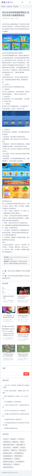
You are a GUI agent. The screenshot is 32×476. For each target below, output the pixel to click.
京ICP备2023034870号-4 (12, 472)
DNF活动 (21, 439)
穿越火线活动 (7, 464)
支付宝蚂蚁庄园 (8, 456)
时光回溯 (13, 439)
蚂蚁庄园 (6, 450)
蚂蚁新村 (14, 450)
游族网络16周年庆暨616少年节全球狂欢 (23, 335)
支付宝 (22, 447)
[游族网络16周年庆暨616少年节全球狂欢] (23, 332)
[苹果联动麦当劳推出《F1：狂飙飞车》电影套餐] (23, 313)
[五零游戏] (7, 2)
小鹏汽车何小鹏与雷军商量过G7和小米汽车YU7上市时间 (8, 335)
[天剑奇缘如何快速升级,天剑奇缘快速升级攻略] (8, 352)
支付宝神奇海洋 (8, 458)
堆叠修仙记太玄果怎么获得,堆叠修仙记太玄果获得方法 (23, 355)
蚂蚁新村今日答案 (8, 461)
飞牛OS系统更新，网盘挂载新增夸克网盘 (8, 316)
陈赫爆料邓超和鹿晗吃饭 (10, 428)
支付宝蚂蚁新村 (19, 453)
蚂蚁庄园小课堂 (8, 453)
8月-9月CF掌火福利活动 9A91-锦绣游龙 (15, 410)
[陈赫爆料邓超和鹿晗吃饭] (8, 294)
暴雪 (22, 442)
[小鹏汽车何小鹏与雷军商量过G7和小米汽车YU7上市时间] (8, 331)
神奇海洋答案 (18, 456)
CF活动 (5, 439)
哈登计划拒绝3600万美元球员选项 (23, 297)
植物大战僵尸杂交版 (9, 444)
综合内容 (9, 6)
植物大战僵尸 (21, 444)
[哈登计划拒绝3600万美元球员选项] (23, 294)
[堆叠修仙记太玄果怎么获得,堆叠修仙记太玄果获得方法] (23, 352)
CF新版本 (16, 464)
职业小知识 (22, 450)
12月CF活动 (7, 447)
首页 (4, 6)
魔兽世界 (16, 442)
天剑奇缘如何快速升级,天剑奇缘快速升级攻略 (8, 355)
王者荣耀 (16, 447)
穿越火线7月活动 (8, 467)
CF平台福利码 (20, 461)
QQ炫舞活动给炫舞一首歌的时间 (13, 419)
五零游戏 (4, 472)
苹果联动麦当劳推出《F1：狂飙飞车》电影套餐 (23, 317)
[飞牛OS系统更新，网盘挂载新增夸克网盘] (8, 313)
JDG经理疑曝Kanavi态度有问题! (12, 401)
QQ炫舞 (17, 458)
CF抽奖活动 (7, 442)
